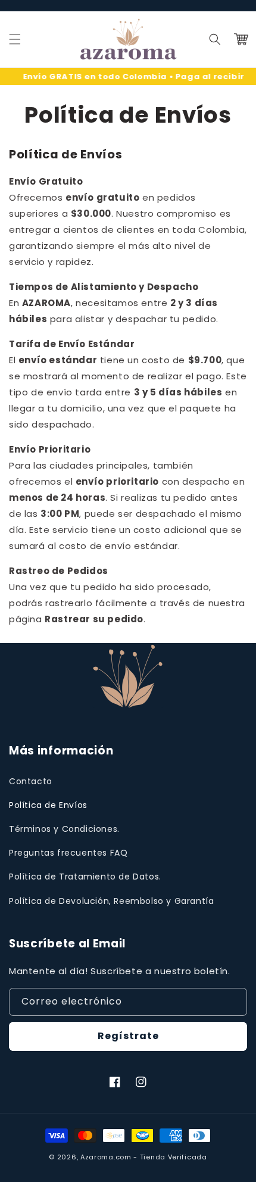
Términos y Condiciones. (64, 829)
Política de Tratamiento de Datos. (85, 876)
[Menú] (15, 39)
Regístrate (128, 1036)
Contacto (30, 781)
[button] (215, 39)
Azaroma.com (106, 1157)
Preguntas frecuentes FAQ (68, 853)
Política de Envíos (48, 805)
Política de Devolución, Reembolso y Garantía (111, 901)
